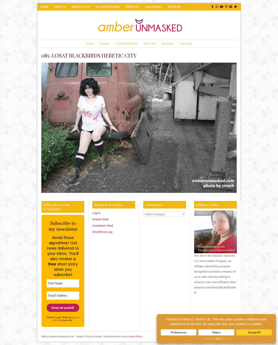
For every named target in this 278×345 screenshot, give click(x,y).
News (90, 43)
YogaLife (186, 43)
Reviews (167, 43)
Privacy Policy (134, 336)
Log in (96, 213)
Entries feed (100, 219)
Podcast (150, 43)
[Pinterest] (226, 6)
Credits (131, 6)
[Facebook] (231, 6)
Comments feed (102, 225)
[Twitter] (235, 6)
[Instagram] (217, 6)
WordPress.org (102, 232)
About (59, 6)
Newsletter (81, 6)
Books (104, 43)
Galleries (152, 6)
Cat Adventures (107, 6)
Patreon (174, 6)
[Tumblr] (212, 6)
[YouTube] (221, 6)
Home (44, 6)
